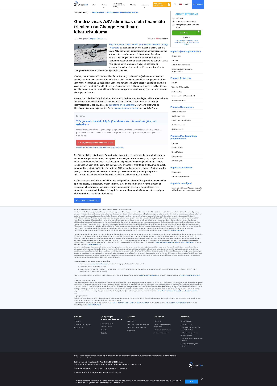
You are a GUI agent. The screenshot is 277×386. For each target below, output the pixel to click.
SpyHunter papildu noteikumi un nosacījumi (147, 355)
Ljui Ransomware (178, 129)
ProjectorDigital (177, 161)
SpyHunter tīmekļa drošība (136, 327)
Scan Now (184, 33)
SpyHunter (77, 321)
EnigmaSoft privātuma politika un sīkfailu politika (191, 329)
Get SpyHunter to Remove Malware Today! (95, 143)
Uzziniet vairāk (118, 383)
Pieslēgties (199, 4)
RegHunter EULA (186, 324)
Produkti (104, 5)
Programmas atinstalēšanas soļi (91, 355)
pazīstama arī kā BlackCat (121, 105)
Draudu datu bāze (107, 323)
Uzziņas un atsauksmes (162, 330)
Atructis (174, 83)
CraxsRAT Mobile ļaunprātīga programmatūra (182, 70)
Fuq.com (175, 60)
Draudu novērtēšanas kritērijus (180, 303)
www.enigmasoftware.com (100, 264)
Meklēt (174, 4)
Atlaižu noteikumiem (143, 303)
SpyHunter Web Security (82, 324)
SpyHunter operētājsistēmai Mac (138, 324)
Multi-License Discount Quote (158, 4)
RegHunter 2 (78, 327)
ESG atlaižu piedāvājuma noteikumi (189, 345)
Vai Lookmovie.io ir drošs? (181, 176)
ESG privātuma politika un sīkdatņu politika (189, 334)
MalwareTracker (106, 327)
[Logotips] (81, 4)
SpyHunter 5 (131, 321)
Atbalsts (132, 5)
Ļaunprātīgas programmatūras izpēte (118, 4)
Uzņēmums (145, 5)
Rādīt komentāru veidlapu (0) (87, 200)
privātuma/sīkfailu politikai (171, 242)
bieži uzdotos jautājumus (176, 230)
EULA (105, 147)
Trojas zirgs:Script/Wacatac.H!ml (183, 96)
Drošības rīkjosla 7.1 (179, 100)
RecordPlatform (177, 152)
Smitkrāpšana (176, 91)
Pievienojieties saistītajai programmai (162, 325)
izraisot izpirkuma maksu (126, 108)
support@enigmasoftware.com (149, 275)
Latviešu (185, 4)
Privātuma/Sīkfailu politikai (126, 303)
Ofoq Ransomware (178, 116)
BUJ (167, 303)
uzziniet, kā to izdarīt (94, 244)
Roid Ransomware (178, 125)
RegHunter (131, 330)
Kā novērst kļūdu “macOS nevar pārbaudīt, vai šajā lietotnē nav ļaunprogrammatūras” (187, 189)
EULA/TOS (158, 242)
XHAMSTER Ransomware (181, 65)
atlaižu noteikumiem (187, 242)
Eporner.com (176, 56)
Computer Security (81, 12)
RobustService (177, 156)
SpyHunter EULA (186, 321)
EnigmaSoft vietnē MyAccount (190, 275)
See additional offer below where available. (89, 147)
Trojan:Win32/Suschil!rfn (180, 87)
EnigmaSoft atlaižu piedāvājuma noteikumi (192, 339)
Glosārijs (104, 333)
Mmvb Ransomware (179, 112)
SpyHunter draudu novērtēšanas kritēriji (117, 355)
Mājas (94, 5)
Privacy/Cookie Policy (117, 147)
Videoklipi (104, 330)
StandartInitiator (177, 147)
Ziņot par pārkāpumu (161, 333)
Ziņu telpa (157, 321)
